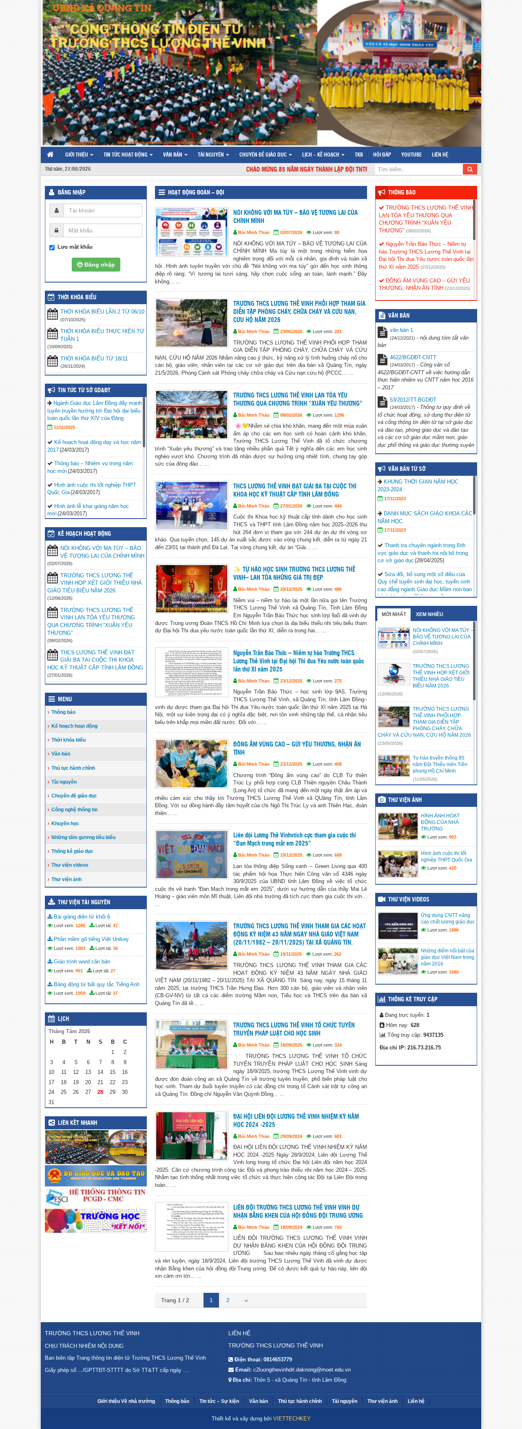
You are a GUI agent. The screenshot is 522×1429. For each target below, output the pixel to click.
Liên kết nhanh (77, 1123)
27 (113, 970)
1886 (454, 930)
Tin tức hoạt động (126, 155)
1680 (454, 972)
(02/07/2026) (425, 651)
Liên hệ (440, 155)
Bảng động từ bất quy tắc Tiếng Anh (95, 984)
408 (338, 764)
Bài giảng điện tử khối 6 (81, 917)
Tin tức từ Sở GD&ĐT (84, 390)
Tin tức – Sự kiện (219, 1401)
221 (338, 331)
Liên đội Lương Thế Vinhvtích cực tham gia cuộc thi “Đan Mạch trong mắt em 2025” (294, 840)
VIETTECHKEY (292, 1419)
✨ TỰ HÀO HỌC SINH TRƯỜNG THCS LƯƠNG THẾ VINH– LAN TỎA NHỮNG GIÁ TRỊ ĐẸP (294, 574)
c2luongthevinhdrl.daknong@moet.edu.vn (302, 1370)
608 (338, 855)
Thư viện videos (69, 865)
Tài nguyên (211, 155)
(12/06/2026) (390, 693)
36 (115, 948)
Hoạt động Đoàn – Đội (196, 193)
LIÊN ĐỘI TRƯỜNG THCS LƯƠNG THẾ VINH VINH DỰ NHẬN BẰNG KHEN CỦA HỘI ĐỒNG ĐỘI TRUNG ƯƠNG (298, 1212)
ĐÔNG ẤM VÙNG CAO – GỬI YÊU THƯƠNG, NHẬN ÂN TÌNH (297, 749)
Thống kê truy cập (413, 1000)
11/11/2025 (64, 427)
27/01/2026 (291, 506)
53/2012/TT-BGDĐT (413, 400)
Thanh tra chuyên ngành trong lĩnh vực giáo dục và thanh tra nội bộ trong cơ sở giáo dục (423, 552)
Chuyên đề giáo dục (263, 155)
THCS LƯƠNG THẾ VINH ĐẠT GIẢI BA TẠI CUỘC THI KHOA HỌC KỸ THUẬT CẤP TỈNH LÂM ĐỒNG (294, 491)
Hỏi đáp (382, 155)
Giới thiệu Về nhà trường (126, 1401)
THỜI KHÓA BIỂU (77, 297)
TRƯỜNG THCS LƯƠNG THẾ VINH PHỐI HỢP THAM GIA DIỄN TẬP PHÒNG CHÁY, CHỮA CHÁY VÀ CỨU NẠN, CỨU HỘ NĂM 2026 (299, 312)
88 (336, 232)
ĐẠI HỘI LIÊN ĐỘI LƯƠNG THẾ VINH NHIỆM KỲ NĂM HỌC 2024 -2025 (296, 1121)
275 (338, 680)
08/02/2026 (291, 415)
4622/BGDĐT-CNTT (413, 357)
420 (452, 868)
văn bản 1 (401, 330)
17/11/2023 (395, 498)
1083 (80, 948)
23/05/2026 (291, 331)
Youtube (411, 155)
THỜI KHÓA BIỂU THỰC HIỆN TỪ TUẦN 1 (102, 335)
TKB (359, 155)
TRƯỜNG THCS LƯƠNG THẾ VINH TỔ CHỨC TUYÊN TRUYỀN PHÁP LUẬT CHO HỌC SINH (294, 1030)
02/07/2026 (291, 232)
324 (338, 1044)
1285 (80, 925)
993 (452, 837)
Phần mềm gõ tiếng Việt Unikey (90, 939)
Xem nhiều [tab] (429, 614)
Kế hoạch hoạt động (84, 534)
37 (115, 993)
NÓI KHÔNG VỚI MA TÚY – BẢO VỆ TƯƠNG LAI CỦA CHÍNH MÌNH (295, 217)
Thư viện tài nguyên (84, 903)
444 (338, 506)
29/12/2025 (291, 589)
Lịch (63, 1019)
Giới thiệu (77, 155)
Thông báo (63, 712)
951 (79, 970)
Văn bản (173, 155)
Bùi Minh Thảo (254, 232)
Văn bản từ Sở (406, 469)
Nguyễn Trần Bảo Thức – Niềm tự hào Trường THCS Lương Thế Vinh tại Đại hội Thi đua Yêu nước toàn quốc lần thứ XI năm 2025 (298, 661)
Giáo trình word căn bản (81, 962)
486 (338, 589)
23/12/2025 (291, 680)
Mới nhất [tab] (394, 614)
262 (337, 954)
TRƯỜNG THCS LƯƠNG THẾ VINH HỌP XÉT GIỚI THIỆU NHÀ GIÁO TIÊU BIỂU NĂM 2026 (94, 583)
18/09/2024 (291, 1227)
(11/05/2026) (425, 779)
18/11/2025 (291, 954)
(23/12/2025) (433, 267)
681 (338, 1136)
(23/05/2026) (390, 743)
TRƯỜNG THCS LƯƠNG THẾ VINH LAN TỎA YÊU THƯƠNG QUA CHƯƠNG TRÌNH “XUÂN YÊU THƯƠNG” (298, 400)
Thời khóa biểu (68, 740)
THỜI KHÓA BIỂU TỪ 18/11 (94, 359)
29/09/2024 (291, 1136)
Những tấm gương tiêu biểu (83, 837)
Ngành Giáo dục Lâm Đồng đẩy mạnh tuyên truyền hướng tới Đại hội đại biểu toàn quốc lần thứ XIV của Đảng (94, 410)
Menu (65, 699)
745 (338, 1227)
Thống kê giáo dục (72, 851)
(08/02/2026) (418, 230)
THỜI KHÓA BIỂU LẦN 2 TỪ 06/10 (102, 312)
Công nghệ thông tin (74, 810)
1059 (80, 993)
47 (115, 925)
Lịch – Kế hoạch (321, 155)
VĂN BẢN (398, 316)
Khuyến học (65, 823)
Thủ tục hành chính (73, 768)
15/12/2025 (291, 855)
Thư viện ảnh (66, 879)
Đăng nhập (72, 193)
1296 (339, 415)
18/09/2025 (291, 1044)
